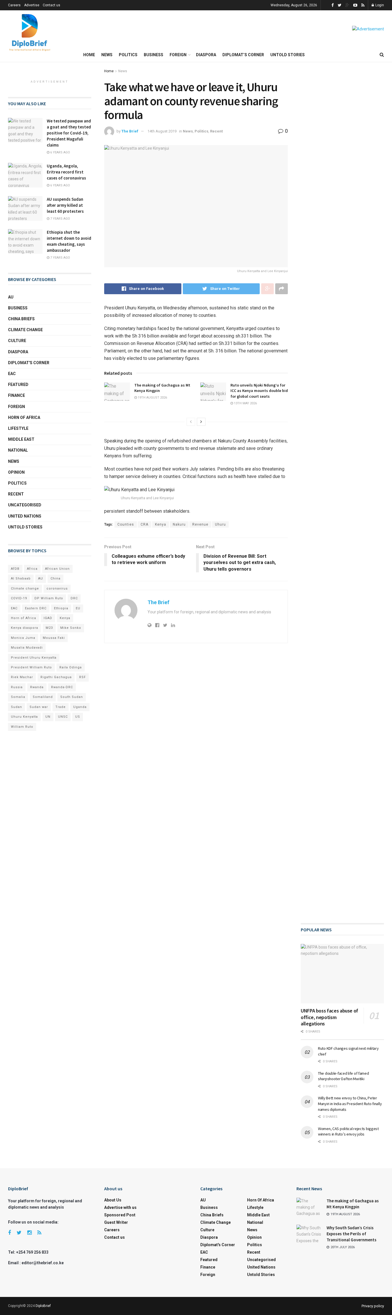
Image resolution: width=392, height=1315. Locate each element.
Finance (16, 395)
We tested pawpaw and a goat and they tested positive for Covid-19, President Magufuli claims (69, 133)
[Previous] (191, 422)
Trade (60, 707)
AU (10, 297)
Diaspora (206, 54)
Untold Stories (287, 54)
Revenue (200, 524)
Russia (17, 687)
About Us (112, 1200)
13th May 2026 (245, 403)
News (106, 54)
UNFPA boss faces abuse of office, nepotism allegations (329, 1017)
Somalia (18, 697)
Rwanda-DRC (62, 687)
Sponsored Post (119, 1215)
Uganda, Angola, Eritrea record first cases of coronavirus (66, 172)
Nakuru (179, 524)
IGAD (48, 618)
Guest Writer (116, 1222)
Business (153, 54)
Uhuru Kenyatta (24, 717)
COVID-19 (19, 598)
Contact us (51, 5)
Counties (125, 524)
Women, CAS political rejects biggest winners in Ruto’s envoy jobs (348, 1131)
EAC (12, 373)
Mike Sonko (70, 628)
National (18, 450)
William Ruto (22, 727)
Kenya (160, 524)
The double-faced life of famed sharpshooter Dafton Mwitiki (343, 1076)
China (56, 578)
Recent (216, 131)
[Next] (201, 422)
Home (89, 54)
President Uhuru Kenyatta (34, 658)
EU (78, 608)
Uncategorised (24, 505)
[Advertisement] (342, 278)
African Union (57, 569)
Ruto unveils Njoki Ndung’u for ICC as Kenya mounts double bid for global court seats (259, 391)
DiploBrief (43, 1306)
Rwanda (37, 687)
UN (48, 717)
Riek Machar (22, 677)
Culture (17, 340)
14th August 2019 (162, 131)
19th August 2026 (152, 397)
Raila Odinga (70, 667)
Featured (18, 384)
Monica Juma (23, 638)
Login (379, 5)
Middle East (21, 439)
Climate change (25, 329)
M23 (49, 628)
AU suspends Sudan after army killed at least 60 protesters (65, 205)
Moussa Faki (54, 638)
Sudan (16, 707)
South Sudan (71, 697)
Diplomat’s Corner (243, 54)
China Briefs (21, 319)
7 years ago (59, 219)
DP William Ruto (48, 598)
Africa (32, 569)
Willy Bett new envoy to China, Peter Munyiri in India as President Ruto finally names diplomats (350, 1103)
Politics (128, 54)
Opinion (16, 472)
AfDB (15, 569)
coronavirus (57, 588)
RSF (82, 677)
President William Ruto (31, 667)
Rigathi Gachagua (56, 677)
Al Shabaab (21, 578)
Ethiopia (61, 608)
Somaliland (43, 697)
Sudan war (39, 707)
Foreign (178, 54)
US (77, 717)
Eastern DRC (35, 608)
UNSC (63, 717)
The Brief (129, 131)
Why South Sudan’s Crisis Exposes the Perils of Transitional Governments (352, 1233)
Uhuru (220, 524)
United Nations (24, 516)
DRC (74, 598)
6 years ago (59, 152)
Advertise (31, 5)
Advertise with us (120, 1207)
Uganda (80, 707)
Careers (14, 5)
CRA (144, 524)
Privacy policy (373, 1306)
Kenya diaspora (24, 628)
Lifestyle (18, 428)
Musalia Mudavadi (27, 647)
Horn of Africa (24, 417)
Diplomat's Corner (28, 362)
